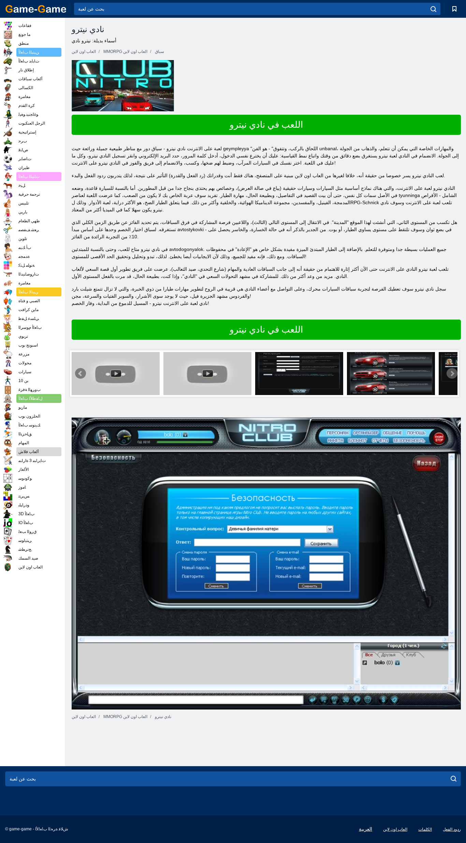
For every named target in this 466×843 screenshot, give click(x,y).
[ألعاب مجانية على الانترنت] (36, 9)
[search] (433, 8)
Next (452, 373)
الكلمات (425, 829)
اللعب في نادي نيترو (266, 125)
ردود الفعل (452, 829)
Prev (80, 373)
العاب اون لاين (395, 829)
